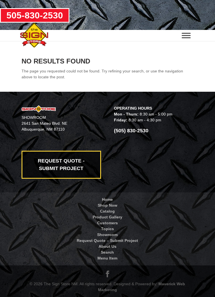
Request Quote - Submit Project (61, 164)
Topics (107, 229)
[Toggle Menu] (186, 35)
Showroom (107, 234)
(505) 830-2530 (131, 130)
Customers (107, 223)
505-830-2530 (34, 15)
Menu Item (107, 258)
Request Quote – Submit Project (107, 240)
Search (107, 252)
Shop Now (107, 205)
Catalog (107, 211)
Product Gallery (107, 217)
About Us (107, 246)
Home (107, 199)
